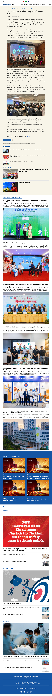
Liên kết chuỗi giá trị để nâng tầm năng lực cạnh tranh (14, 561)
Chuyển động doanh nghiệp (27, 8)
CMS (24, 694)
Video (4, 456)
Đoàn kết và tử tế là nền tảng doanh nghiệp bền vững (13, 477)
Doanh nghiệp (27, 143)
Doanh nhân (20, 4)
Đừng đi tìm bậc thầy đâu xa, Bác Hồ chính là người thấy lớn (14, 499)
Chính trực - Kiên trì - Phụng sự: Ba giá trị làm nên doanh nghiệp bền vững (38, 477)
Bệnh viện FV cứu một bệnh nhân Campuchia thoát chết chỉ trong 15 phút (25, 656)
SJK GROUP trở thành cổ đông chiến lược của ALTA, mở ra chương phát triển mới (26, 327)
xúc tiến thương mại (8, 143)
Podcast (7, 456)
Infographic (17, 456)
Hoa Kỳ (15, 143)
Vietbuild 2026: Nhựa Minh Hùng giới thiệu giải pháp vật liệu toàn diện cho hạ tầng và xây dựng (25, 369)
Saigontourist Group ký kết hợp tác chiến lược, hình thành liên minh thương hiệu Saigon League (25, 285)
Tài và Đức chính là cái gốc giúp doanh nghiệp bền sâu (36, 499)
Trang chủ (9, 8)
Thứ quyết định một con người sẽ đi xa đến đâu (13, 614)
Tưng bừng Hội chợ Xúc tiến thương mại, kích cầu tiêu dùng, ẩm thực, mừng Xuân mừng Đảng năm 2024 (28, 156)
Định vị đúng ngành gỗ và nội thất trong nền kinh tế (14, 554)
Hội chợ (33, 143)
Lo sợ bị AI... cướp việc (24, 182)
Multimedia (6, 454)
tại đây (28, 136)
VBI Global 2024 (20, 143)
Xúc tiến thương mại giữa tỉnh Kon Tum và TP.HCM (21, 161)
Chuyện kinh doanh (37, 4)
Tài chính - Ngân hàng (46, 4)
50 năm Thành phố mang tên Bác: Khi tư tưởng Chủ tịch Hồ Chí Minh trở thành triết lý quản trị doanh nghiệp (25, 549)
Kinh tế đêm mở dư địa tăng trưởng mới (14, 243)
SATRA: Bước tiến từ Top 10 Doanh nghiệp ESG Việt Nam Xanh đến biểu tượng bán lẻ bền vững (25, 201)
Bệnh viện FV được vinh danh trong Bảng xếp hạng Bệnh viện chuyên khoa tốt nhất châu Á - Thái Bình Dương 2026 (25, 411)
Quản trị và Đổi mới (28, 4)
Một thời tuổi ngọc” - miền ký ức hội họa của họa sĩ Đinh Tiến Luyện (17, 667)
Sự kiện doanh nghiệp (16, 8)
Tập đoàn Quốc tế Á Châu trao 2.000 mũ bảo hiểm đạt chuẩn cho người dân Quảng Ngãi (22, 660)
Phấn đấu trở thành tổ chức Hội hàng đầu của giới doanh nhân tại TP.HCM (33, 170)
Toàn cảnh (14, 4)
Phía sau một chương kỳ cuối (12, 603)
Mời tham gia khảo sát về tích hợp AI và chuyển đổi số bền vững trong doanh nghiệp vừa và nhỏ (22, 608)
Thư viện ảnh (12, 456)
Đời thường (6, 621)
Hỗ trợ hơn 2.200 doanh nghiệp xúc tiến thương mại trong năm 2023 (25, 149)
